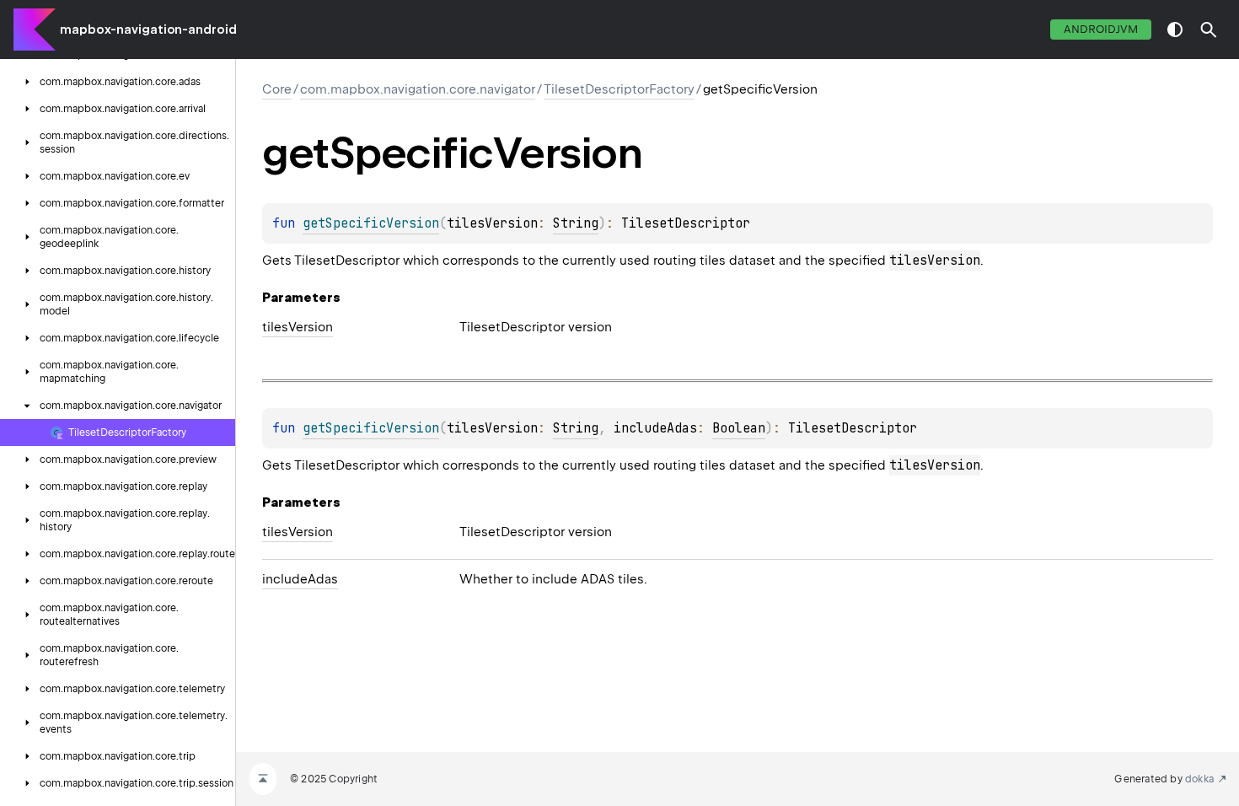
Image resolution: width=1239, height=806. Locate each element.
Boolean (738, 428)
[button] (1209, 29)
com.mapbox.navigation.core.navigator (417, 89)
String (575, 223)
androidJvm (1101, 29)
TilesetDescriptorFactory (619, 89)
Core (277, 89)
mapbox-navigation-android (148, 29)
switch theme (1175, 29)
